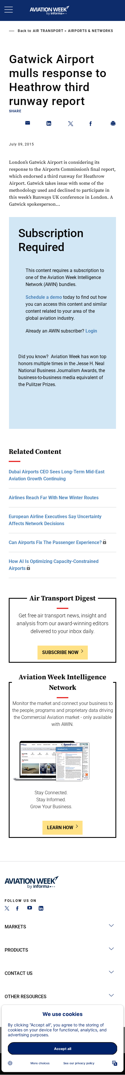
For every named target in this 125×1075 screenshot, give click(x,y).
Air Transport (48, 31)
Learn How (60, 827)
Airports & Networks (90, 31)
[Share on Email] (28, 124)
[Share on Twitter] (70, 124)
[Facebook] (18, 909)
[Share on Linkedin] (49, 124)
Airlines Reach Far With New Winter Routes (54, 497)
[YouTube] (29, 909)
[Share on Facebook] (91, 124)
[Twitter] (7, 909)
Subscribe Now (60, 652)
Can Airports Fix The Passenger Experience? (55, 542)
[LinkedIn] (41, 909)
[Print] (113, 124)
